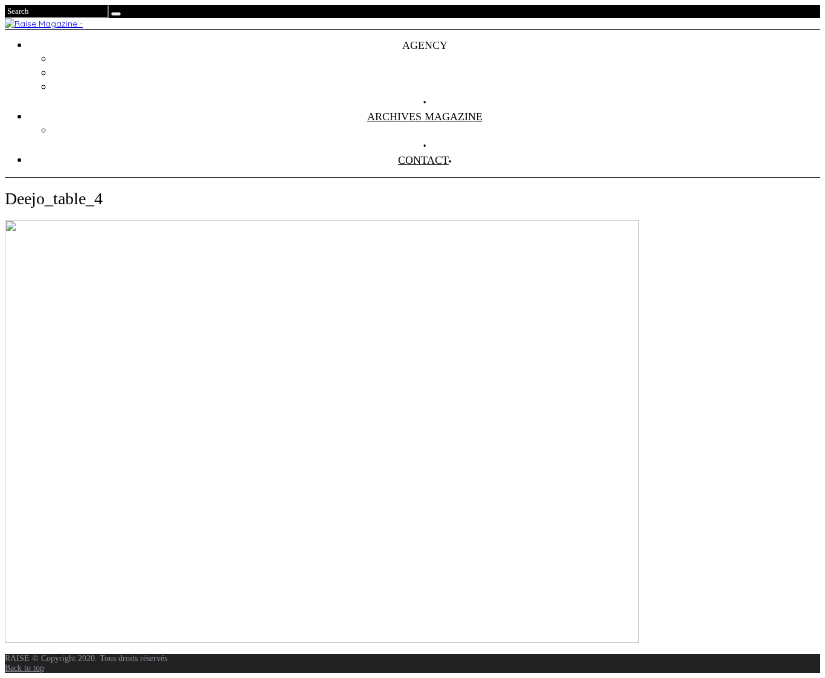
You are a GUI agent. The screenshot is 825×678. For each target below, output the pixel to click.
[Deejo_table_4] (322, 639)
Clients (437, 73)
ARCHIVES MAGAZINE (425, 117)
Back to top (24, 668)
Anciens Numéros (436, 130)
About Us (437, 87)
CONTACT (423, 160)
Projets (437, 59)
